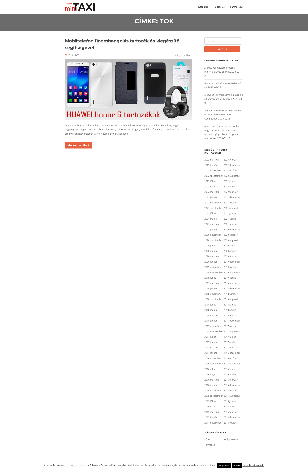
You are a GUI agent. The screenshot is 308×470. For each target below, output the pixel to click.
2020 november (212, 234)
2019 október (231, 266)
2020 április (230, 250)
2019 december (232, 261)
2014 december (232, 417)
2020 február (231, 256)
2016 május (210, 374)
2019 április (230, 277)
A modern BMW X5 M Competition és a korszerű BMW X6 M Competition (222, 114)
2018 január (210, 320)
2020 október (231, 234)
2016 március (211, 379)
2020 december (232, 229)
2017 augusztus (232, 331)
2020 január (210, 261)
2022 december (232, 165)
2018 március (211, 315)
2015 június (230, 401)
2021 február (231, 224)
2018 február (231, 315)
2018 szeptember (213, 299)
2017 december (232, 320)
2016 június (230, 369)
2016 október (231, 358)
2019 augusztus (232, 272)
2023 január (210, 165)
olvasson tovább (77, 145)
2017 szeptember (213, 331)
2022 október (231, 170)
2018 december (232, 288)
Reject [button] (237, 465)
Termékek (209, 444)
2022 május (210, 186)
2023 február (231, 159)
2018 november (212, 293)
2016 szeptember (213, 363)
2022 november (212, 170)
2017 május (210, 342)
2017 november (212, 326)
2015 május (210, 406)
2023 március (211, 159)
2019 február (231, 283)
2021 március (211, 224)
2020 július (210, 245)
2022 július (210, 181)
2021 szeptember (213, 208)
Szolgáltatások (231, 439)
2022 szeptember (213, 175)
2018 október (231, 293)
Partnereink (236, 6)
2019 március (211, 283)
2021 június (230, 213)
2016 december (232, 352)
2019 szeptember (213, 272)
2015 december (232, 385)
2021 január (210, 229)
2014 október (231, 422)
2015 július (210, 401)
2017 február (231, 347)
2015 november (212, 390)
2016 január (210, 385)
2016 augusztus (232, 363)
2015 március (211, 411)
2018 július (210, 304)
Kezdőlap (203, 6)
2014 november (212, 422)
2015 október (231, 390)
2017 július (210, 336)
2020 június (230, 245)
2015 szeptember (213, 395)
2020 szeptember (213, 240)
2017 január (210, 352)
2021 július (210, 213)
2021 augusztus (232, 208)
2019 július (210, 277)
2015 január (210, 417)
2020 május (210, 250)
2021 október (231, 202)
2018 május (210, 309)
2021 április (230, 218)
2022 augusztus (232, 175)
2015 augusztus (232, 395)
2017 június (230, 336)
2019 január (210, 288)
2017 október (231, 326)
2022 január (210, 197)
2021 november (212, 202)
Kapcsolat (219, 6)
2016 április (230, 374)
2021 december (232, 197)
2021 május (210, 218)
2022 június (230, 181)
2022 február (231, 191)
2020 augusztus (232, 240)
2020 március (211, 256)
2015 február (231, 411)
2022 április (230, 186)
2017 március (211, 347)
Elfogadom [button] (224, 465)
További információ (253, 465)
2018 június (230, 304)
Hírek (189, 55)
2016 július (210, 369)
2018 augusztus (232, 299)
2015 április (230, 406)
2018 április (230, 309)
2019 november (212, 266)
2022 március (211, 191)
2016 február (231, 379)
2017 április (230, 342)
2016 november (212, 358)
